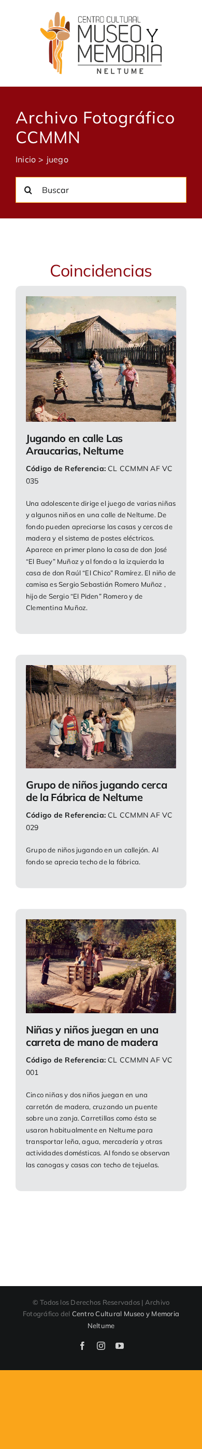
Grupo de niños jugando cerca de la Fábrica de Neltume (96, 791)
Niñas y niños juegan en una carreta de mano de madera (92, 1035)
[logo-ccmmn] (101, 14)
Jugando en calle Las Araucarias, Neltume (74, 444)
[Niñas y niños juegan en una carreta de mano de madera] (101, 926)
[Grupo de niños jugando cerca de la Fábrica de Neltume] (101, 672)
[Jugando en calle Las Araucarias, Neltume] (101, 303)
